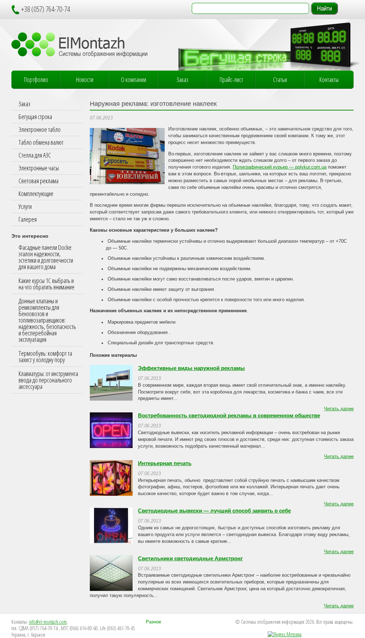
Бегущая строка (35, 116)
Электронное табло (40, 129)
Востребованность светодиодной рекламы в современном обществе (229, 415)
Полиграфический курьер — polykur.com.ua (280, 167)
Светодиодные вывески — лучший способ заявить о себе (214, 511)
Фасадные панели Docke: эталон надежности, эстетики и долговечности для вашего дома (46, 257)
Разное (153, 621)
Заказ (182, 79)
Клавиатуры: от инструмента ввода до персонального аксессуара (48, 380)
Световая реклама (38, 180)
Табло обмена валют (41, 142)
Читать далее (339, 408)
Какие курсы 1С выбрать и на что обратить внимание (46, 283)
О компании (133, 79)
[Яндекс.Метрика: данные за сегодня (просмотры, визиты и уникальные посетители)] (285, 634)
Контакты (329, 79)
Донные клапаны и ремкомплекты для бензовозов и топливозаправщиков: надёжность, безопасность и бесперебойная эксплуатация (47, 320)
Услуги (25, 206)
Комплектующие (36, 193)
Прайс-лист (231, 79)
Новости (84, 79)
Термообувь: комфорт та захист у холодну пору (45, 356)
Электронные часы (39, 168)
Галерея (28, 219)
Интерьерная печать (164, 463)
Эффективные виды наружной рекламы (191, 368)
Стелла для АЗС (35, 155)
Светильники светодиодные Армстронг (190, 558)
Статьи (280, 79)
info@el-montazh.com (48, 621)
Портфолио (36, 79)
